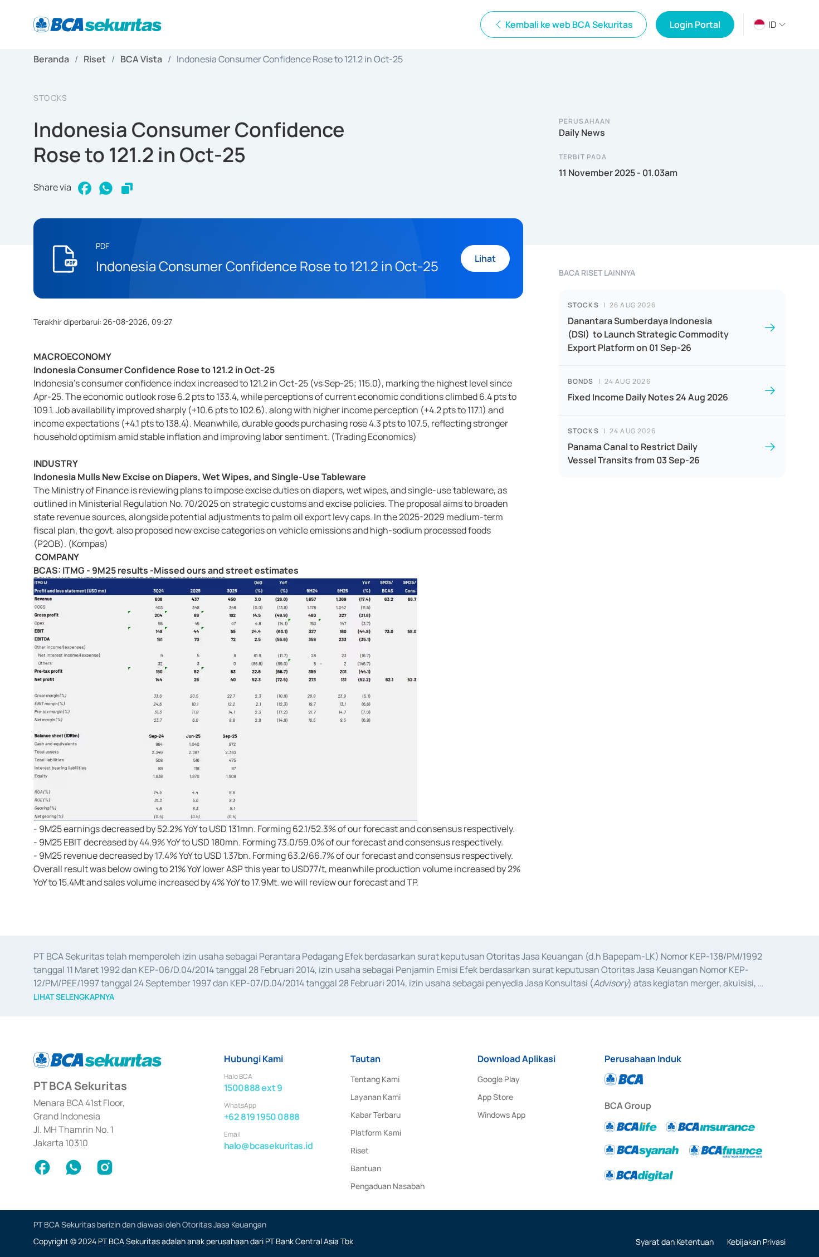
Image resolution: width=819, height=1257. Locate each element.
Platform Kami (375, 1132)
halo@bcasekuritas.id (268, 1145)
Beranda (51, 59)
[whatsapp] (106, 188)
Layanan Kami (375, 1097)
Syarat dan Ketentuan (675, 1241)
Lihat (485, 258)
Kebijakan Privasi (756, 1241)
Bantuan (365, 1168)
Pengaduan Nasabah (387, 1186)
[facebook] (84, 188)
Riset (95, 59)
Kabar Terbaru (375, 1114)
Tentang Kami (374, 1079)
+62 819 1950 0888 (262, 1117)
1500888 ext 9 (253, 1088)
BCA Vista (141, 59)
